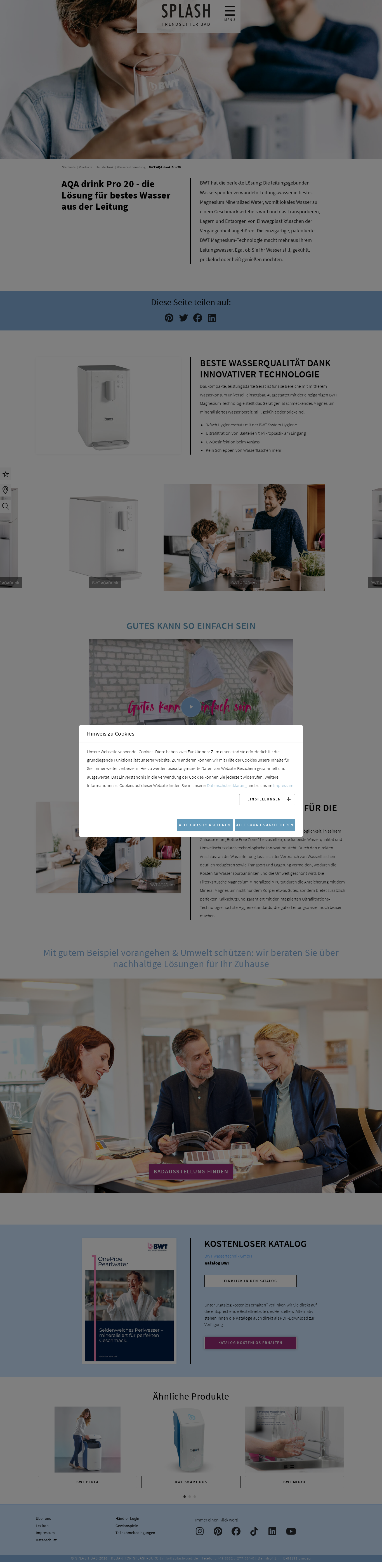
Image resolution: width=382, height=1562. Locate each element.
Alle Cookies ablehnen (204, 825)
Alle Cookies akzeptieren (265, 825)
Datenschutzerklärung (227, 785)
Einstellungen (264, 799)
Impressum (283, 785)
